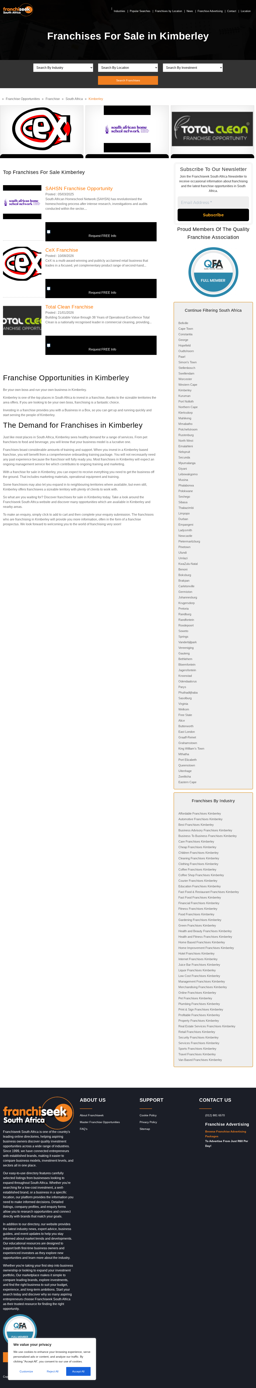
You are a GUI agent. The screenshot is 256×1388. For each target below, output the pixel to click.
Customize (26, 1371)
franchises (10, 442)
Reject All (52, 1371)
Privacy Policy (148, 1122)
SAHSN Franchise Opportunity (79, 188)
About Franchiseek (92, 1115)
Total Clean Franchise (69, 307)
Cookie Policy (148, 1115)
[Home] (1, 99)
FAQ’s (83, 1128)
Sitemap (145, 1128)
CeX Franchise (61, 250)
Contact (231, 11)
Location (246, 11)
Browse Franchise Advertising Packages (225, 1134)
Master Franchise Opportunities (100, 1122)
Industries (119, 11)
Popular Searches (140, 11)
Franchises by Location (168, 11)
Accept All (78, 1371)
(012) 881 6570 (215, 1115)
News (190, 11)
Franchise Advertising (210, 11)
